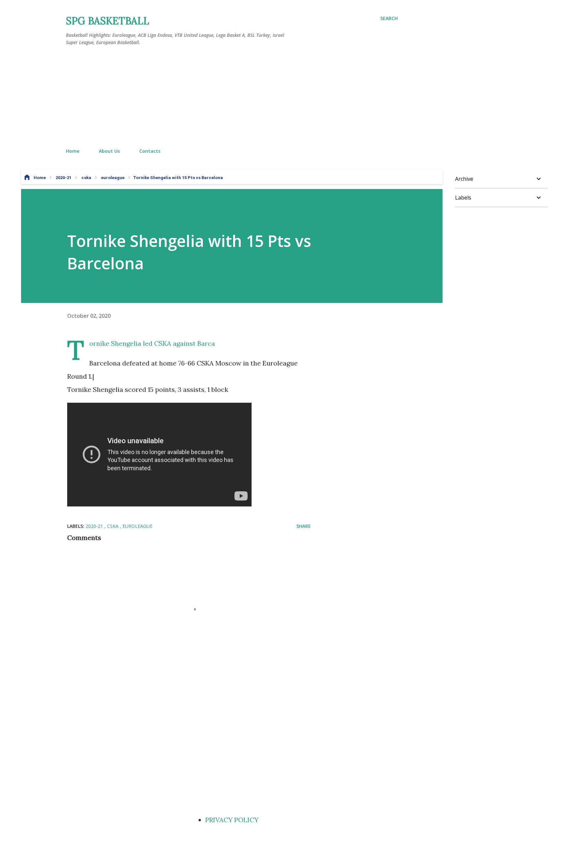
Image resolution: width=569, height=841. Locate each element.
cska (113, 526)
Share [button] (303, 526)
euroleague (137, 526)
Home (72, 151)
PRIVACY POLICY (231, 820)
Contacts (149, 151)
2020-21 (95, 526)
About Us (109, 151)
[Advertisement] (232, 97)
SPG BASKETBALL (107, 20)
